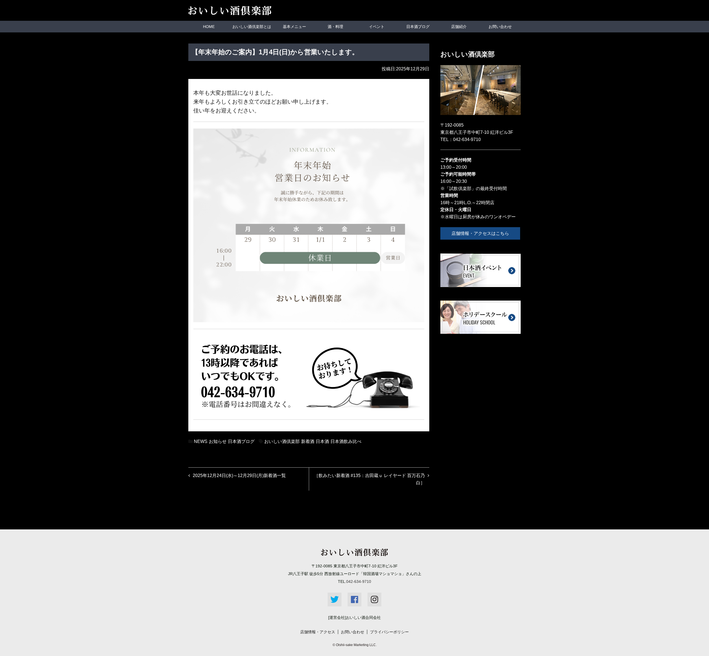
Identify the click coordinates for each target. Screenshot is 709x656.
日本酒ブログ (418, 26)
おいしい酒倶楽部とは (251, 26)
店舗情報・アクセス (317, 632)
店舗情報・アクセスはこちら (480, 233)
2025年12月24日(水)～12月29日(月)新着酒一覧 (239, 475)
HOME (209, 26)
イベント (376, 26)
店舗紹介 (459, 26)
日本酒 (322, 441)
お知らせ (218, 441)
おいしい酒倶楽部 (282, 441)
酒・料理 (335, 26)
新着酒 (307, 441)
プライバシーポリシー (389, 632)
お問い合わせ (500, 26)
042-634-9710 (467, 139)
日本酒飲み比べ (345, 441)
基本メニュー (294, 26)
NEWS (200, 441)
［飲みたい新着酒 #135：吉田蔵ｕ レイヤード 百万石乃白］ (369, 479)
